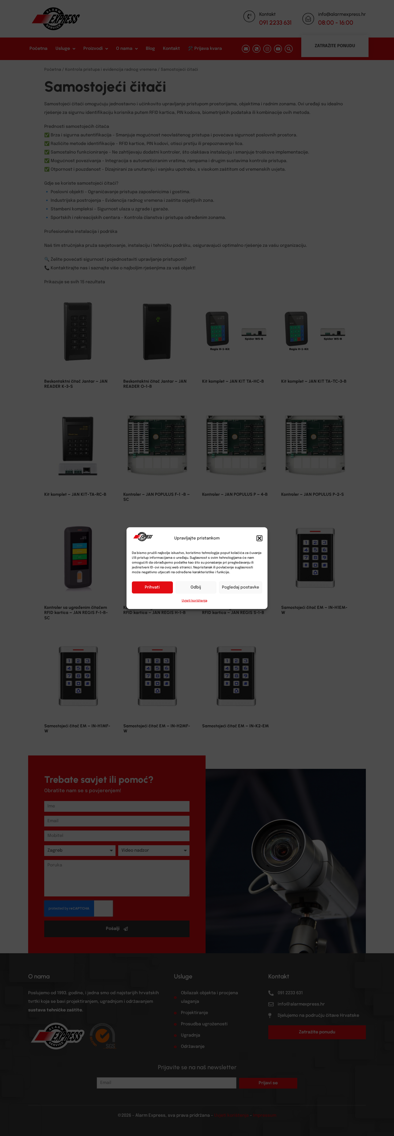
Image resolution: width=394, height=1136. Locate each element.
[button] (259, 538)
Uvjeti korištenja (194, 600)
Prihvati (152, 587)
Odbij (196, 587)
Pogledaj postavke (240, 587)
